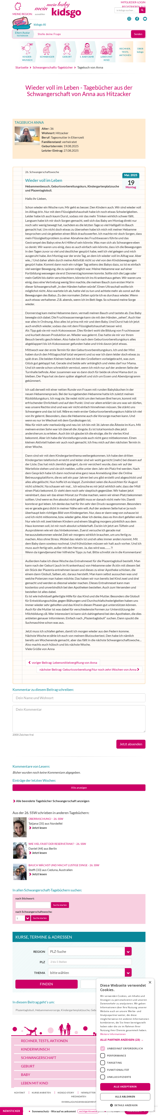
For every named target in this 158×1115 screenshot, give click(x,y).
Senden (138, 34)
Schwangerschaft (38, 1058)
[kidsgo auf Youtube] (145, 19)
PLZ (42, 962)
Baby (25, 1074)
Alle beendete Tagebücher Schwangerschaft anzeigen (52, 801)
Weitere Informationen (113, 1034)
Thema (39, 973)
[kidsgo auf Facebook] (137, 19)
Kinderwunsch (35, 1049)
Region (39, 951)
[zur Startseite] (61, 12)
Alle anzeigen (79, 787)
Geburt (28, 1066)
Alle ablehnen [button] (125, 1096)
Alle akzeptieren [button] (125, 1086)
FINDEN (46, 984)
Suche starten (60, 905)
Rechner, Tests (44, 1041)
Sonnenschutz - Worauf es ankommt (45, 1111)
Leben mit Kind (34, 1083)
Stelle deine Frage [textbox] (49, 34)
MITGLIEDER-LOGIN (133, 2)
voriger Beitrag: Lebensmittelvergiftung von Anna (64, 662)
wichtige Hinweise (79, 1111)
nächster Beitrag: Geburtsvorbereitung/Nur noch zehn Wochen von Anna (88, 669)
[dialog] (125, 1044)
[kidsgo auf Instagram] (129, 19)
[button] (125, 1040)
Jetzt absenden (131, 744)
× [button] (149, 982)
